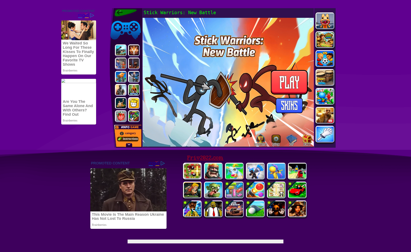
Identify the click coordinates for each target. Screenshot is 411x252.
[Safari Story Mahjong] (134, 77)
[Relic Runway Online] (121, 103)
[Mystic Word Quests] (325, 46)
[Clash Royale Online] (213, 177)
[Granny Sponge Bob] (213, 215)
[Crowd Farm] (234, 177)
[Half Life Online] (121, 90)
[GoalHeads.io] (325, 65)
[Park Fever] (234, 196)
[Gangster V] (325, 121)
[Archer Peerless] (276, 177)
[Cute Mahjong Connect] (276, 196)
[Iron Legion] (234, 215)
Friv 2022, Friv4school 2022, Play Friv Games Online (124, 13)
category (130, 133)
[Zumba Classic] (134, 116)
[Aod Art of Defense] (134, 50)
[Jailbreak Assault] (121, 63)
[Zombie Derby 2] (121, 50)
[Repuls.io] (134, 90)
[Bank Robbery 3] (121, 77)
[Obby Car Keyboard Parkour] (297, 196)
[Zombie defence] (325, 103)
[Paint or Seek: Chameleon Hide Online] (325, 84)
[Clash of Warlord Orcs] (213, 196)
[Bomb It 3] (192, 177)
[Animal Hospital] (325, 27)
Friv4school (117, 20)
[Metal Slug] (192, 196)
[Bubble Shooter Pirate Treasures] (255, 196)
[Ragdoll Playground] (121, 116)
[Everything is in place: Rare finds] (297, 215)
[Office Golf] (255, 215)
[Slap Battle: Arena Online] (325, 140)
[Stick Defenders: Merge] (255, 177)
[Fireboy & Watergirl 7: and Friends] (134, 103)
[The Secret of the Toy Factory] (276, 215)
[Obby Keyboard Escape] (192, 215)
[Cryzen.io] (134, 63)
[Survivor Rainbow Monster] (297, 177)
